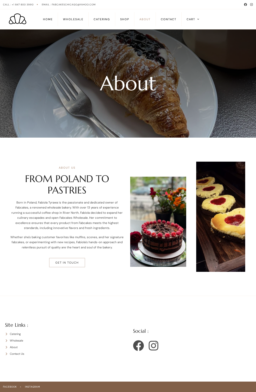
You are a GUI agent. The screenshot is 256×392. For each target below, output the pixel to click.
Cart (191, 19)
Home (48, 19)
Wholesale (73, 19)
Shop (124, 19)
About (145, 19)
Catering (102, 19)
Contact (168, 19)
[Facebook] (245, 4)
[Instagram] (251, 4)
